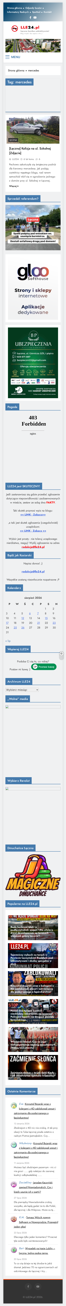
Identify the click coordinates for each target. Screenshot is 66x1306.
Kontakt (48, 12)
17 (7, 623)
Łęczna (13, 140)
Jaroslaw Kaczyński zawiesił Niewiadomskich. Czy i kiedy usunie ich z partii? (33, 1187)
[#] (33, 45)
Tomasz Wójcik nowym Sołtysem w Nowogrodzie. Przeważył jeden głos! (36, 1222)
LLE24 (15, 159)
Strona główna (14, 8)
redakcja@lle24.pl (33, 571)
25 (15, 628)
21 (38, 623)
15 (46, 618)
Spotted (36, 12)
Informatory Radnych (18, 12)
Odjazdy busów (33, 8)
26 (22, 628)
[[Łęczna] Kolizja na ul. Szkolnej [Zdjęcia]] (33, 130)
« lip (7, 641)
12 (22, 618)
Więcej (13, 186)
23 (54, 623)
